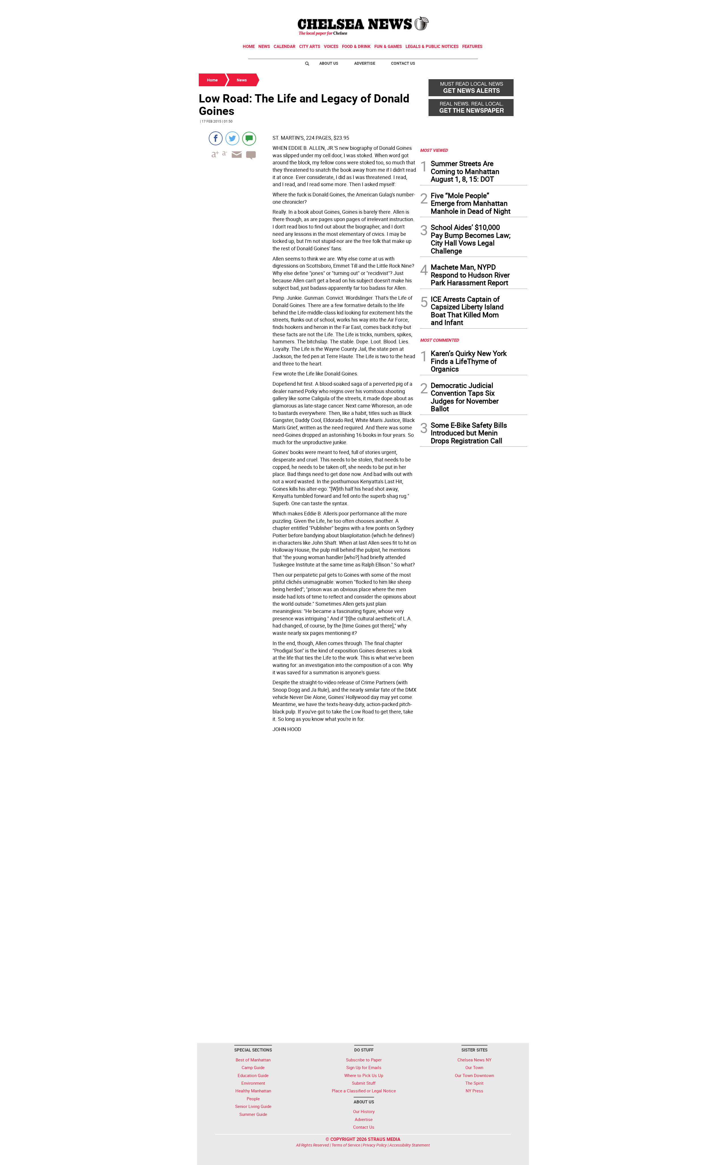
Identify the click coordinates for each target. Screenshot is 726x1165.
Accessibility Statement (409, 1145)
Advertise (364, 63)
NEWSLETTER (481, 6)
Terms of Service (346, 1145)
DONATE (513, 6)
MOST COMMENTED (439, 340)
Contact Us (403, 63)
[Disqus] (308, 812)
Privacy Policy (375, 1145)
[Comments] (249, 138)
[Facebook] (216, 138)
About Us (328, 63)
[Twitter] (232, 138)
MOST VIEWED (434, 150)
